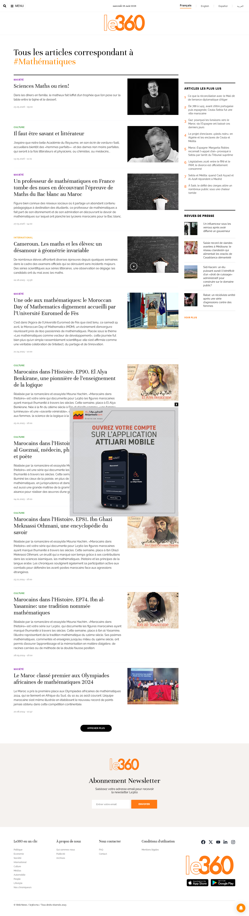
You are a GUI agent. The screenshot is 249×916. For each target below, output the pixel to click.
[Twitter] (211, 841)
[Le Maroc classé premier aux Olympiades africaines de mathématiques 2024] (152, 686)
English (205, 6)
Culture (19, 127)
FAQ (101, 849)
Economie (19, 854)
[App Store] (198, 882)
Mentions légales (150, 849)
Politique (18, 849)
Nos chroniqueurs (23, 887)
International (23, 237)
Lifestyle (18, 883)
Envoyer (144, 804)
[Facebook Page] (203, 841)
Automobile (19, 875)
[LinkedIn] (225, 841)
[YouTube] (218, 841)
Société (19, 79)
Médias (17, 870)
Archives (60, 858)
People (17, 879)
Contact (103, 854)
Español (223, 6)
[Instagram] (233, 842)
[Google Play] (223, 882)
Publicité (60, 854)
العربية (240, 6)
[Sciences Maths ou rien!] (152, 96)
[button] (241, 908)
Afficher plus (96, 728)
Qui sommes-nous (65, 849)
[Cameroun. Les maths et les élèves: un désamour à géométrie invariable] (152, 254)
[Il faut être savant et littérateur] (152, 144)
